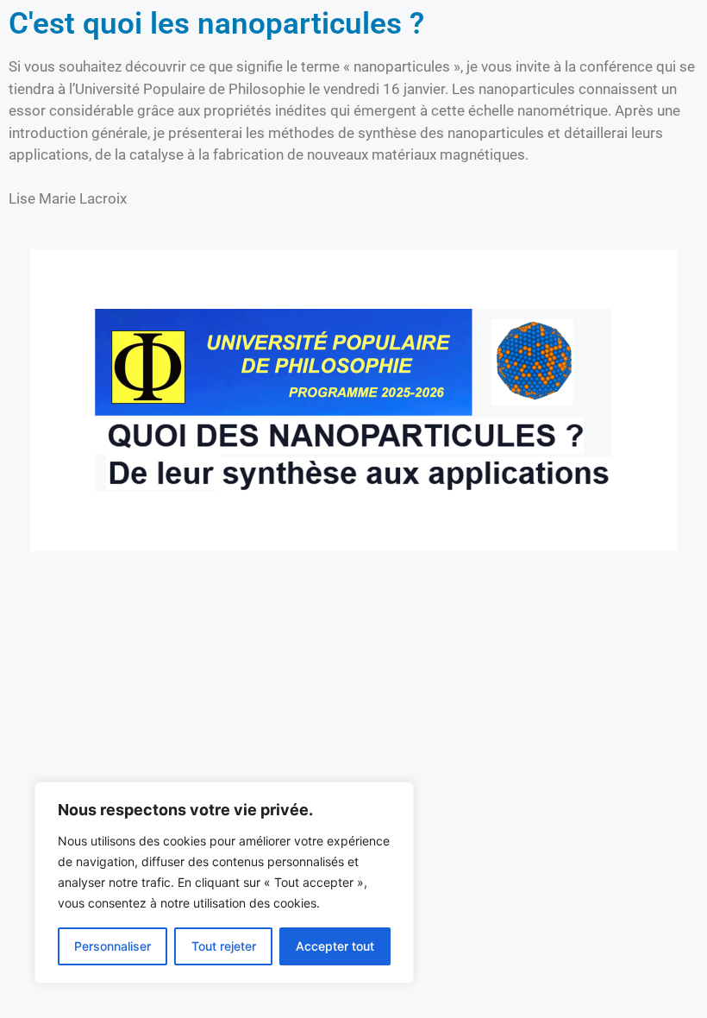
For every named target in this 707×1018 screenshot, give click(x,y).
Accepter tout (335, 946)
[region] (224, 882)
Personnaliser (112, 946)
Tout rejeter (223, 946)
